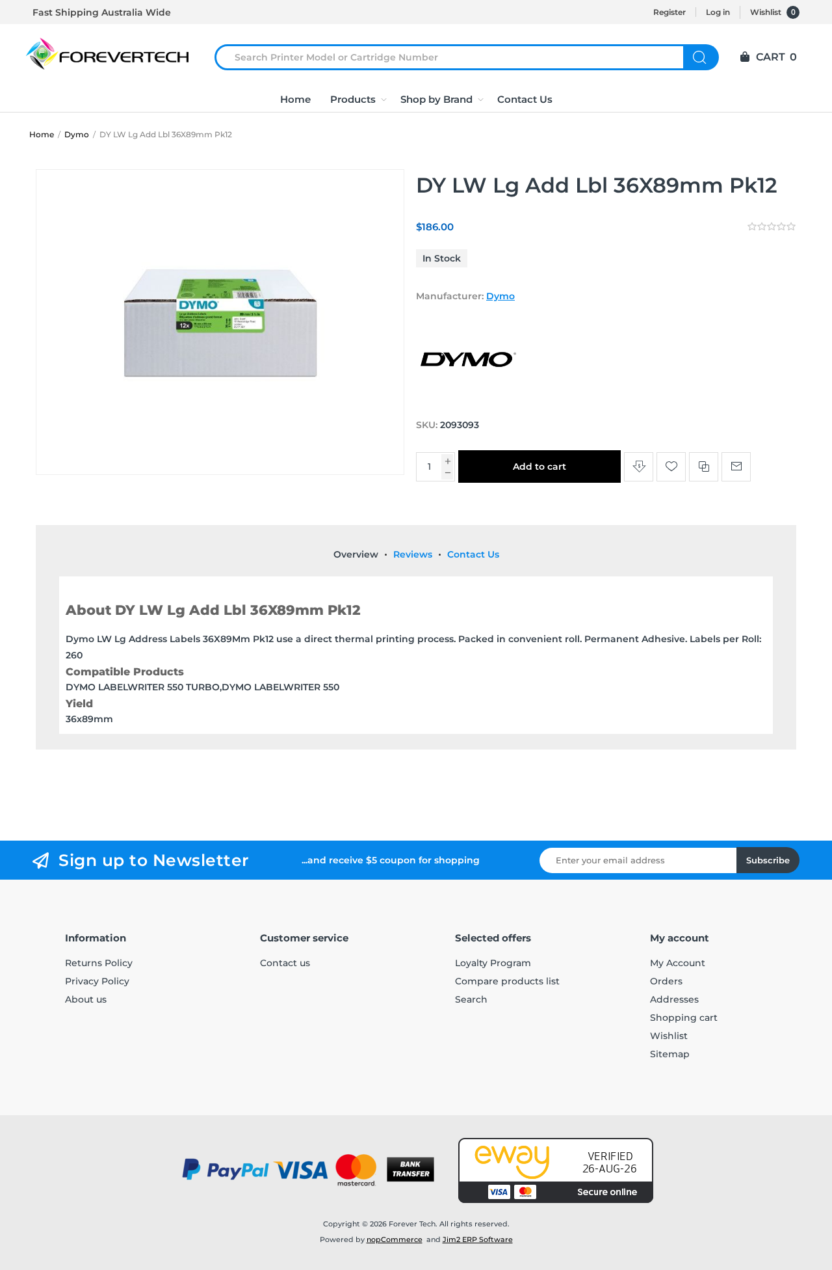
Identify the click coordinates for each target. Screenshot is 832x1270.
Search (701, 57)
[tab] (355, 554)
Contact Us (473, 554)
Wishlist (669, 1036)
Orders (666, 981)
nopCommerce (394, 1239)
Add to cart (539, 466)
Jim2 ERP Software (478, 1239)
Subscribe (768, 860)
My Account (677, 963)
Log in (718, 12)
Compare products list (507, 981)
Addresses (674, 999)
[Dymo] (468, 400)
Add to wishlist (671, 466)
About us (86, 999)
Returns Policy (99, 963)
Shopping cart (684, 1017)
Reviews (412, 554)
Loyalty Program (493, 963)
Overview (355, 554)
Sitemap (670, 1054)
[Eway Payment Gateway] (555, 1170)
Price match (638, 466)
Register (669, 12)
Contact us (285, 963)
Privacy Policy (97, 981)
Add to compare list (703, 466)
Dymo (500, 296)
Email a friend (736, 466)
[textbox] (456, 57)
